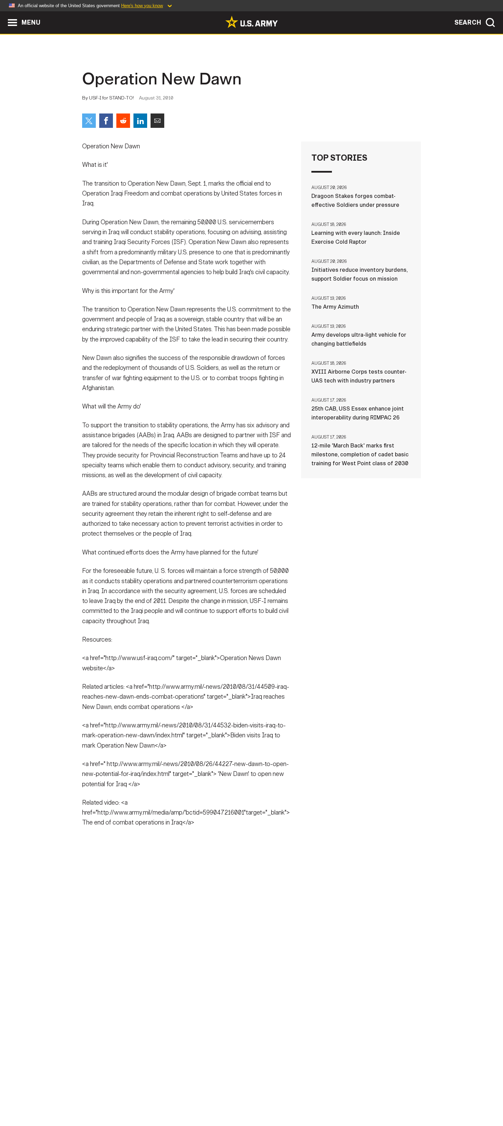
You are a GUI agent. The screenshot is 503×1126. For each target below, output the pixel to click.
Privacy (171, 1096)
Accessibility (257, 1096)
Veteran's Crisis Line (380, 1096)
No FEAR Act (326, 1096)
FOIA (293, 1096)
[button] (3, 14)
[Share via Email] (157, 120)
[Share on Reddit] (123, 120)
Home (101, 1096)
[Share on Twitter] (89, 120)
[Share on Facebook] (106, 120)
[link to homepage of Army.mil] (251, 22)
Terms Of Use (210, 1096)
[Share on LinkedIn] (140, 120)
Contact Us (135, 1096)
